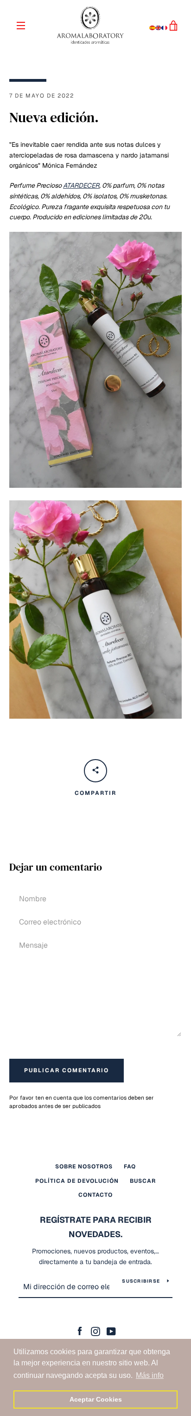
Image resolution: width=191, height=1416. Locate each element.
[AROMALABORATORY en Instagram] (95, 1331)
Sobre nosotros (84, 1166)
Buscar (143, 1181)
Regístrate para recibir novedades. (96, 1226)
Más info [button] (150, 1375)
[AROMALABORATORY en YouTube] (111, 1331)
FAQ (130, 1166)
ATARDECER (81, 185)
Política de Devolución (77, 1181)
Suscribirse (141, 1281)
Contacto (95, 1195)
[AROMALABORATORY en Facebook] (79, 1331)
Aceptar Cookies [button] (96, 1399)
